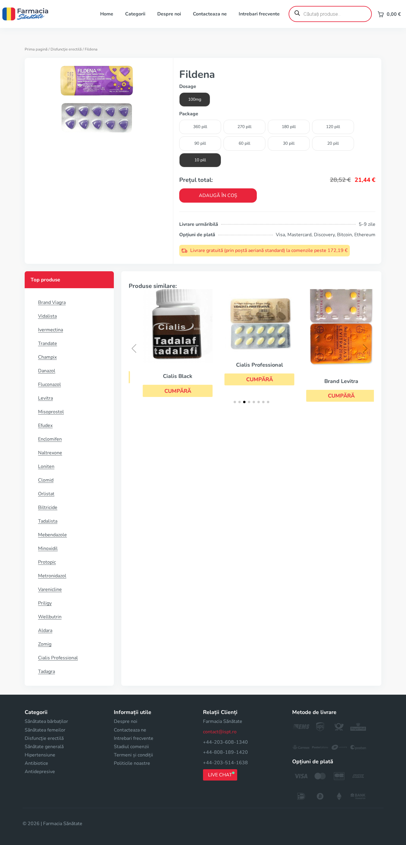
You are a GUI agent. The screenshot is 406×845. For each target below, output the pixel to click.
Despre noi (169, 14)
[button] (169, 391)
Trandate (47, 343)
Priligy (45, 603)
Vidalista (47, 316)
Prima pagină (36, 49)
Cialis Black (169, 376)
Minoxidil (48, 548)
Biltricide (47, 507)
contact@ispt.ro (220, 732)
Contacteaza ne (210, 14)
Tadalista (47, 521)
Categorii (135, 14)
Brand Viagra (52, 302)
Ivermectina (50, 330)
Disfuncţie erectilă (66, 49)
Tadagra (46, 671)
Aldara (45, 630)
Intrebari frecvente (259, 14)
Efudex (45, 425)
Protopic (47, 562)
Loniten (46, 466)
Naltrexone (50, 453)
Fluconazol (49, 384)
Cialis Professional (58, 658)
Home (106, 14)
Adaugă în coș (218, 195)
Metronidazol (52, 576)
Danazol (46, 371)
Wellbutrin (50, 617)
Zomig (44, 644)
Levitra (45, 398)
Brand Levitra (333, 381)
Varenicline (50, 589)
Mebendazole (52, 535)
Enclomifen (50, 439)
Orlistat (46, 494)
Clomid (45, 480)
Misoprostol (51, 412)
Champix (47, 357)
